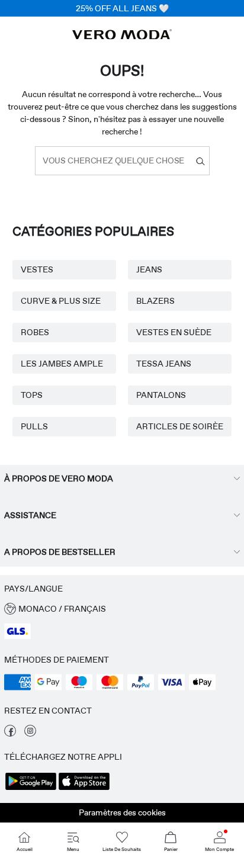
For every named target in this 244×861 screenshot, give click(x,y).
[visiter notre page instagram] (30, 733)
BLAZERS (155, 301)
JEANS (149, 269)
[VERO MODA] (122, 36)
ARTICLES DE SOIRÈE (179, 426)
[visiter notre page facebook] (10, 733)
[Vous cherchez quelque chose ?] (200, 160)
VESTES (37, 269)
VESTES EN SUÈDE (173, 332)
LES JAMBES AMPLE (62, 363)
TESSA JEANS (163, 363)
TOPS (32, 395)
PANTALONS (161, 395)
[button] (122, 609)
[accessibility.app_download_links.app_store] (84, 788)
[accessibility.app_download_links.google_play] (30, 788)
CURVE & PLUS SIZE (61, 301)
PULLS (34, 426)
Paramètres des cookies (122, 812)
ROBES (35, 332)
